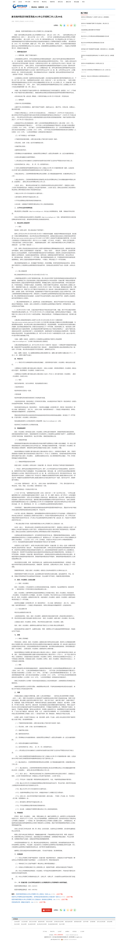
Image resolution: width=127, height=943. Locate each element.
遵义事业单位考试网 (41, 924)
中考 (26, 1)
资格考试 (52, 1)
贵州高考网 (92, 921)
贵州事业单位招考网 (58, 921)
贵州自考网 (109, 921)
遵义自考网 (23, 924)
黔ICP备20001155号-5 (56, 939)
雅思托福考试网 (68, 921)
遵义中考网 (61, 924)
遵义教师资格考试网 (53, 924)
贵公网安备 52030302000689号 (70, 939)
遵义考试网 (17, 924)
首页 (14, 1)
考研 (34, 1)
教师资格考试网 (77, 921)
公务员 (20, 1)
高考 (29, 1)
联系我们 (75, 931)
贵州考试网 (17, 921)
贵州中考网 (85, 921)
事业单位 (44, 1)
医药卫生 (60, 1)
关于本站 (45, 931)
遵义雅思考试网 (31, 924)
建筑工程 (68, 1)
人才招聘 (82, 931)
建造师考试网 (41, 921)
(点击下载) (59, 894)
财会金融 (76, 1)
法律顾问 (67, 931)
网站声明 (52, 931)
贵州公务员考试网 (101, 921)
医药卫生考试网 (32, 921)
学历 (37, 1)
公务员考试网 (24, 921)
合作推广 (60, 931)
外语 (83, 1)
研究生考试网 (49, 921)
